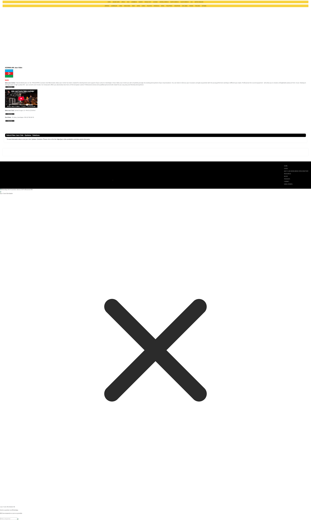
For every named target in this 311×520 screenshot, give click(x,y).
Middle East (148, 2)
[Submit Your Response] (18, 519)
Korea (143, 6)
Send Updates (288, 184)
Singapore (177, 6)
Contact (286, 181)
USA (192, 2)
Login (286, 168)
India (133, 6)
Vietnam (204, 6)
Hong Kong (127, 6)
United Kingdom (199, 2)
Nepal (162, 6)
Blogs (286, 176)
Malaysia (149, 6)
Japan (138, 6)
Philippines (169, 6)
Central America (164, 2)
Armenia (107, 6)
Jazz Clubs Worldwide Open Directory (296, 171)
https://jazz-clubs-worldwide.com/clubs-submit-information (74, 139)
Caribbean (134, 2)
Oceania (155, 2)
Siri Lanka (184, 6)
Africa (123, 2)
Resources (287, 173)
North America (174, 2)
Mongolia (156, 6)
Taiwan (191, 6)
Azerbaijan (114, 6)
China (120, 6)
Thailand (197, 6)
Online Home (116, 2)
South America (185, 2)
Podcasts (287, 179)
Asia (128, 2)
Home (109, 2)
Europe (141, 2)
